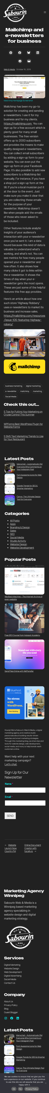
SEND (10, 816)
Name (9, 783)
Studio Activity (18, 540)
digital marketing (33, 386)
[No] (45, 1083)
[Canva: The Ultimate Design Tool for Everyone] (10, 500)
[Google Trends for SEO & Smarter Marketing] (10, 489)
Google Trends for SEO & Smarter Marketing (27, 487)
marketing (37, 391)
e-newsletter (10, 391)
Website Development (22, 547)
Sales (13, 530)
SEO (12, 534)
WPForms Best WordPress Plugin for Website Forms (23, 425)
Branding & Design (20, 527)
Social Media (10, 396)
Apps (13, 524)
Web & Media (9, 69)
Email (9, 797)
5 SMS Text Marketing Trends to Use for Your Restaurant (23, 438)
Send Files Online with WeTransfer (19, 671)
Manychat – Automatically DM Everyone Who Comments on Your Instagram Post (29, 467)
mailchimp (24, 391)
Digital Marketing (12, 964)
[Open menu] (45, 12)
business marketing (13, 386)
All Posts (14, 520)
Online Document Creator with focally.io (32, 848)
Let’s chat (11, 764)
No (20, 1089)
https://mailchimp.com (18, 123)
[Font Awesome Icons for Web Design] (10, 479)
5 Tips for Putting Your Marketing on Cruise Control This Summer (23, 413)
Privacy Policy (32, 1089)
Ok (14, 1089)
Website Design (18, 544)
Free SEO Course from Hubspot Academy (22, 635)
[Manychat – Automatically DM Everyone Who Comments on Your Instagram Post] (10, 468)
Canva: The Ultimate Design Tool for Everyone (29, 498)
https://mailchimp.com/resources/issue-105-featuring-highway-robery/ (24, 320)
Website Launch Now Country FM (11, 848)
